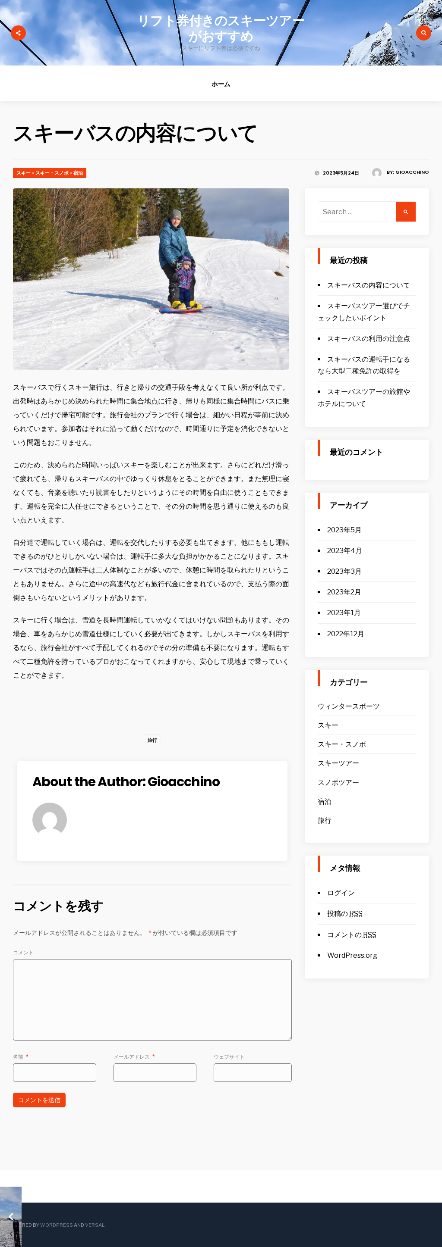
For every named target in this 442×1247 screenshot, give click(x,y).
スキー (23, 172)
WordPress (56, 1225)
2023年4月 (344, 551)
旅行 (152, 740)
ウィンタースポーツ (349, 706)
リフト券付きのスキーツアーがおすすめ (220, 28)
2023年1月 (344, 613)
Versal (94, 1225)
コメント (23, 952)
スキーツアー (338, 763)
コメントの (351, 935)
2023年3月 (344, 571)
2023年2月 (344, 592)
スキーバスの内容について (368, 285)
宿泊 (78, 172)
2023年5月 (344, 530)
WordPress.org (352, 955)
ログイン (341, 893)
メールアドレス (134, 1056)
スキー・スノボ (52, 172)
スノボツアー (338, 782)
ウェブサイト (229, 1056)
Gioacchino (412, 172)
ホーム (221, 83)
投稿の (345, 913)
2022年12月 (345, 634)
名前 (20, 1056)
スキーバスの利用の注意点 (368, 338)
